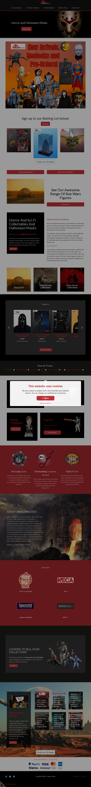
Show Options (45, 403)
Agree (46, 398)
